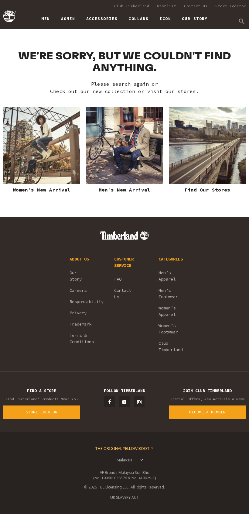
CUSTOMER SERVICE (124, 262)
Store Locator (230, 6)
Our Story (76, 276)
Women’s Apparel (167, 311)
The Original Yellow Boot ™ (124, 448)
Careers (78, 290)
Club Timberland (131, 6)
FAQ (117, 279)
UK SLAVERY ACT (124, 497)
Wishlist (166, 6)
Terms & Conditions (82, 338)
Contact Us (196, 6)
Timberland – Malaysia (9, 16)
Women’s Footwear (168, 329)
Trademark (80, 324)
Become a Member (207, 412)
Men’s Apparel (167, 276)
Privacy (78, 313)
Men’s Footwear (168, 293)
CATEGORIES (171, 259)
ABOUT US (79, 259)
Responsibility (84, 301)
